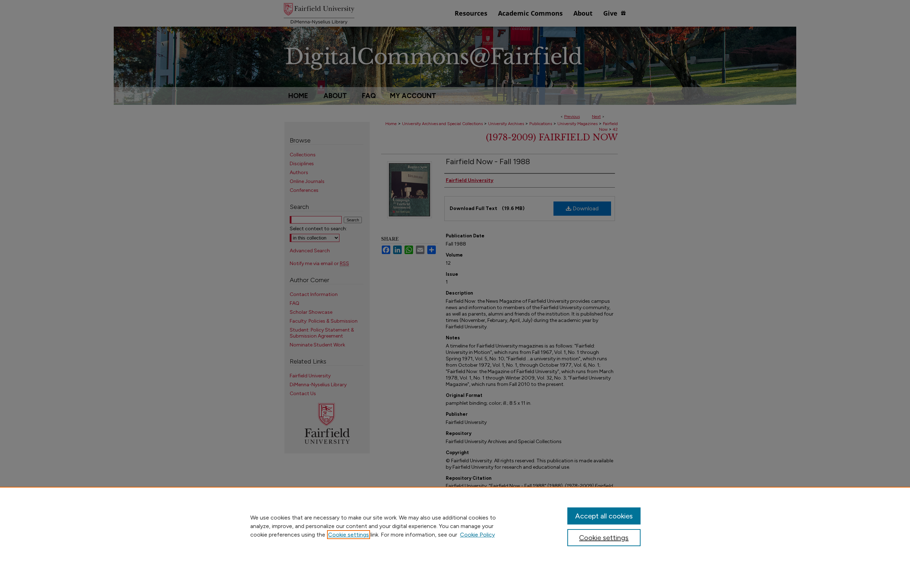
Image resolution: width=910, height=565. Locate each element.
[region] (455, 526)
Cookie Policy (477, 534)
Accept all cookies (604, 516)
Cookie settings (348, 534)
